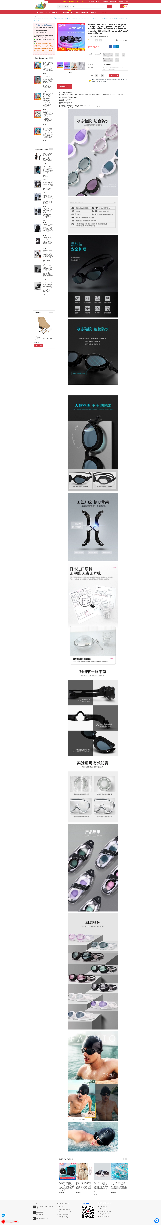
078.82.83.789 (39, 1214)
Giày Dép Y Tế (103, 1206)
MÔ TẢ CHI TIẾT (64, 86)
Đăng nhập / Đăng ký (123, 1)
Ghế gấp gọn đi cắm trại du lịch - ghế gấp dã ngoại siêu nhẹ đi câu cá (43, 338)
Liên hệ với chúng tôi (64, 1217)
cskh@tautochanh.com (42, 1218)
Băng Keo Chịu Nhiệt (105, 1214)
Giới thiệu (61, 1207)
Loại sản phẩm (62, 6)
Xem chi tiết (39, 345)
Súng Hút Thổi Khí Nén (105, 1211)
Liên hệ (104, 12)
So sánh (106, 1)
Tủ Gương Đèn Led (104, 1216)
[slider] (91, 40)
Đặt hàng (115, 75)
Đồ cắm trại (68, 12)
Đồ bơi (41, 16)
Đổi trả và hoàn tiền (64, 1214)
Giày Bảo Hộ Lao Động (105, 1209)
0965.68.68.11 (39, 1212)
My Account (91, 1)
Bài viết (94, 12)
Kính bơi (47, 16)
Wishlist (99, 1)
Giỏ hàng (113, 1)
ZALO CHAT (85, 1203)
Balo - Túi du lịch (82, 12)
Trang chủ (39, 12)
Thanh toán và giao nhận (65, 1212)
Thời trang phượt (53, 12)
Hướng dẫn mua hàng (64, 1209)
